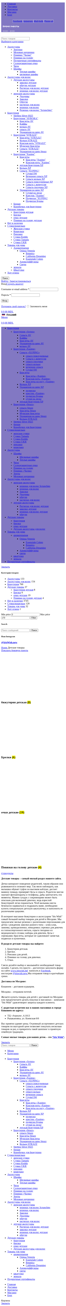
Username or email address (15, 289)
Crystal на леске (34, 193)
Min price (6, 614)
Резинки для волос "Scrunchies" (36, 110)
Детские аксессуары (24, 80)
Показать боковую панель (14, 650)
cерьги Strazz (26, 408)
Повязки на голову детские (28, 220)
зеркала (17, 267)
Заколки (24, 99)
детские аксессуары (24, 502)
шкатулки (19, 556)
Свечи (23, 264)
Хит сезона (13, 272)
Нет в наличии (15, 223)
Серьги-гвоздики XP (37, 187)
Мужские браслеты (30, 146)
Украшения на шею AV (32, 132)
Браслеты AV (26, 121)
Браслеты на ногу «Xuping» (40, 381)
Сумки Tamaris (21, 239)
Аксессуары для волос (19, 77)
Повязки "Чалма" (23, 55)
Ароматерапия (21, 248)
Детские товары (15, 209)
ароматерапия (21, 535)
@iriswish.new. (20, 973)
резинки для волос (29, 107)
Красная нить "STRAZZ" (33, 143)
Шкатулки (19, 270)
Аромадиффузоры (29, 261)
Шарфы (17, 69)
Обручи (24, 102)
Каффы (23, 124)
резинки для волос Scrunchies (35, 486)
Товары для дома (16, 245)
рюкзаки (18, 444)
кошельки (19, 447)
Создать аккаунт (14, 284)
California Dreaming (36, 256)
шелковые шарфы (29, 74)
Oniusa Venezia (27, 250)
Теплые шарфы (27, 71)
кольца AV (25, 126)
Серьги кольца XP (35, 179)
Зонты (17, 473)
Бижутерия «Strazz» (24, 404)
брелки (17, 523)
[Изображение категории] (20, 696)
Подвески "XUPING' (37, 198)
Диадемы (24, 96)
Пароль (6, 295)
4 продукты (7, 873)
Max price (45, 614)
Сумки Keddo (21, 237)
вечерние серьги (34, 367)
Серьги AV (25, 335)
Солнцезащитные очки (26, 63)
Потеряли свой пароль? (13, 306)
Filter (33, 618)
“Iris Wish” (58, 1037)
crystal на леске (33, 399)
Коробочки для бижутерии (27, 206)
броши (17, 424)
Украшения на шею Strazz (33, 151)
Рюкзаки (18, 234)
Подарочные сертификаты (27, 60)
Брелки (17, 215)
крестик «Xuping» (35, 393)
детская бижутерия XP (31, 165)
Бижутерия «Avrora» (24, 331)
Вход (4, 301)
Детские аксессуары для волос (29, 529)
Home (4, 647)
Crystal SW (31, 173)
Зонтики (18, 49)
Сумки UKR (20, 242)
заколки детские (28, 82)
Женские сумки (22, 228)
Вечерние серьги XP (36, 176)
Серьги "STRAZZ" (29, 148)
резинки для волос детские (34, 91)
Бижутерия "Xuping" (24, 154)
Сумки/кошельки (16, 226)
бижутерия (19, 520)
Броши (17, 204)
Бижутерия (13, 113)
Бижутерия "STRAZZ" (25, 135)
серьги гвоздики (34, 361)
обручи (23, 497)
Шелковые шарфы (29, 457)
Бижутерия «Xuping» (24, 349)
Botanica (30, 253)
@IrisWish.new (9, 642)
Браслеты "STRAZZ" (31, 137)
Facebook (45, 970)
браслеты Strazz (28, 410)
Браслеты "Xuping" (36, 159)
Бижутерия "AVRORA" (26, 118)
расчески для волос (30, 104)
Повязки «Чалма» (23, 471)
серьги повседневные (37, 356)
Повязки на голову (23, 57)
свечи (23, 553)
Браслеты (24, 157)
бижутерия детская (23, 212)
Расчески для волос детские (34, 88)
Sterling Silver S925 (23, 115)
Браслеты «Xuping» (36, 376)
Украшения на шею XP (32, 190)
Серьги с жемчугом (36, 184)
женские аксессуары (24, 93)
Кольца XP (25, 168)
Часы (16, 66)
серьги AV (25, 129)
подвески (31, 390)
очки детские (20, 217)
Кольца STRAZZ (28, 140)
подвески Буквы (34, 396)
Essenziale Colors (34, 259)
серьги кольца (33, 364)
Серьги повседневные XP (39, 181)
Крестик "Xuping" (35, 195)
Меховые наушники (24, 52)
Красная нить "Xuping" (38, 162)
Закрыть (5, 567)
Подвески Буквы (34, 201)
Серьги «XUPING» (30, 352)
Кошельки (19, 231)
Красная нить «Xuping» (38, 379)
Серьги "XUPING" (29, 170)
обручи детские (28, 85)
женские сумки (21, 433)
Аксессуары (13, 46)
